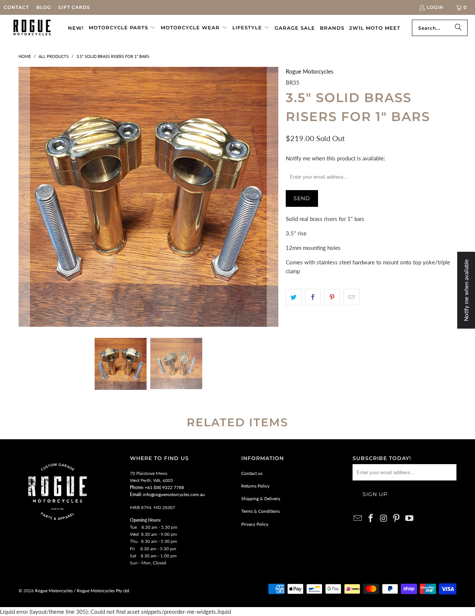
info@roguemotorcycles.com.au (174, 494)
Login (435, 7)
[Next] (273, 197)
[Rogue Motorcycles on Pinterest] (396, 518)
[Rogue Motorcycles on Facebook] (371, 518)
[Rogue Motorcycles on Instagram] (383, 518)
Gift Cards (74, 7)
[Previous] (24, 197)
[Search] (458, 28)
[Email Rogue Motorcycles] (358, 518)
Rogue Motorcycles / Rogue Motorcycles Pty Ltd (81, 590)
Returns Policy (255, 486)
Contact (16, 7)
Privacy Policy (254, 524)
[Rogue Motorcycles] (32, 28)
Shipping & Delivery (260, 498)
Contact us (251, 473)
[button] (122, 28)
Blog (43, 7)
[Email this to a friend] (352, 297)
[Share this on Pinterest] (332, 297)
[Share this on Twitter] (294, 297)
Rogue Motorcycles (310, 71)
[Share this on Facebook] (313, 297)
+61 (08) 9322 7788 (164, 487)
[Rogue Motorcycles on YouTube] (409, 518)
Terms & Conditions (260, 511)
